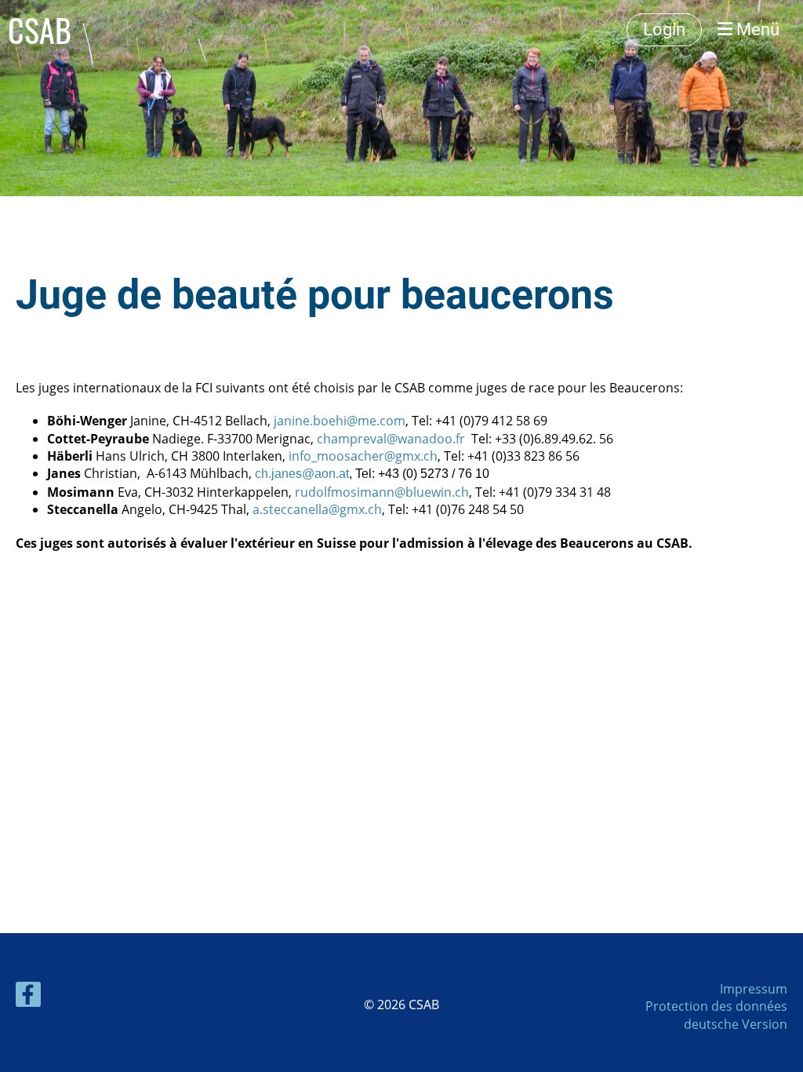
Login (664, 29)
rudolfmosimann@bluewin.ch (382, 492)
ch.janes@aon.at (302, 473)
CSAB (39, 30)
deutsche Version (735, 1024)
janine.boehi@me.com (339, 420)
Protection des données (716, 1006)
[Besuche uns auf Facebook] (28, 997)
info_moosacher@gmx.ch (363, 456)
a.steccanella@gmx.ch (317, 509)
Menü (755, 29)
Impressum (753, 988)
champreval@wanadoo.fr (391, 438)
